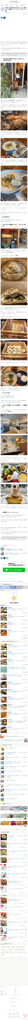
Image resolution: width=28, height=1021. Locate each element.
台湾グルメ (11, 581)
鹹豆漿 (21, 581)
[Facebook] (2, 18)
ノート (24, 952)
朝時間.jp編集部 (25, 14)
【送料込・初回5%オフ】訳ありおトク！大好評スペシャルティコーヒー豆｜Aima (16, 767)
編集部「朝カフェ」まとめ (10, 12)
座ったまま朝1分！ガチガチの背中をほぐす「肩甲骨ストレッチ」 (16, 785)
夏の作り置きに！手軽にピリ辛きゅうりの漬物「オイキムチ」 (16, 795)
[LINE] (7, 558)
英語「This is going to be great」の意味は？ (14, 771)
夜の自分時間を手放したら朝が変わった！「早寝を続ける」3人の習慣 (16, 776)
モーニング (2, 581)
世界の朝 (5, 994)
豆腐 (6, 952)
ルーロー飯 (6, 581)
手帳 (20, 952)
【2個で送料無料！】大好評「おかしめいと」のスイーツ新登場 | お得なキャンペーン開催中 (16, 762)
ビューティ (19, 991)
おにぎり (18, 946)
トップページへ (14, 998)
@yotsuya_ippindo (10, 397)
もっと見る (24, 638)
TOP (4, 986)
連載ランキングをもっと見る (21, 829)
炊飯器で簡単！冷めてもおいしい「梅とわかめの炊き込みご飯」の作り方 (14, 790)
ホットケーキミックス (19, 949)
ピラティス (10, 949)
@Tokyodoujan (7, 221)
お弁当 (12, 946)
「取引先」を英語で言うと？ (10, 780)
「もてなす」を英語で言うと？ (11, 798)
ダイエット (4, 949)
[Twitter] (4, 18)
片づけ (3, 954)
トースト (11, 952)
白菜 (3, 952)
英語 (8, 946)
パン (16, 952)
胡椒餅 (18, 581)
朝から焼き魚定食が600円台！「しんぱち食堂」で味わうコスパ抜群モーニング (16, 753)
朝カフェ (15, 581)
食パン (23, 946)
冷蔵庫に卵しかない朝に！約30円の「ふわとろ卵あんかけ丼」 (16, 758)
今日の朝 (19, 986)
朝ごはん (3, 946)
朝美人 (5, 991)
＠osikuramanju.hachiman (11, 516)
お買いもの (19, 994)
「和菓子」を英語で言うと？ (10, 747)
